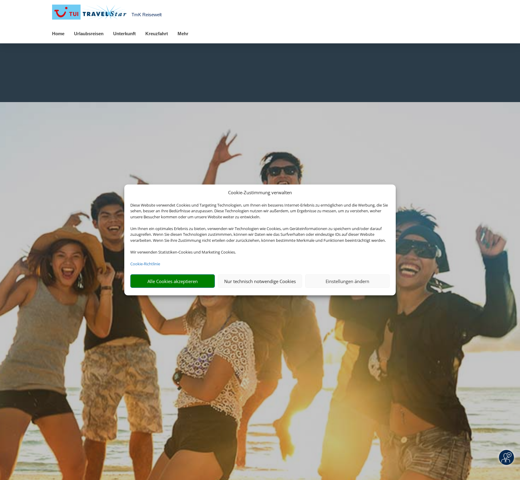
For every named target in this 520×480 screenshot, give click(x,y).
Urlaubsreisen (89, 33)
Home (58, 33)
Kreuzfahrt (156, 33)
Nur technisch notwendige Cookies (260, 281)
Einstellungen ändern (347, 281)
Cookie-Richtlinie (145, 263)
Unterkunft (124, 33)
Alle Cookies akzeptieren (172, 281)
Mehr (183, 33)
